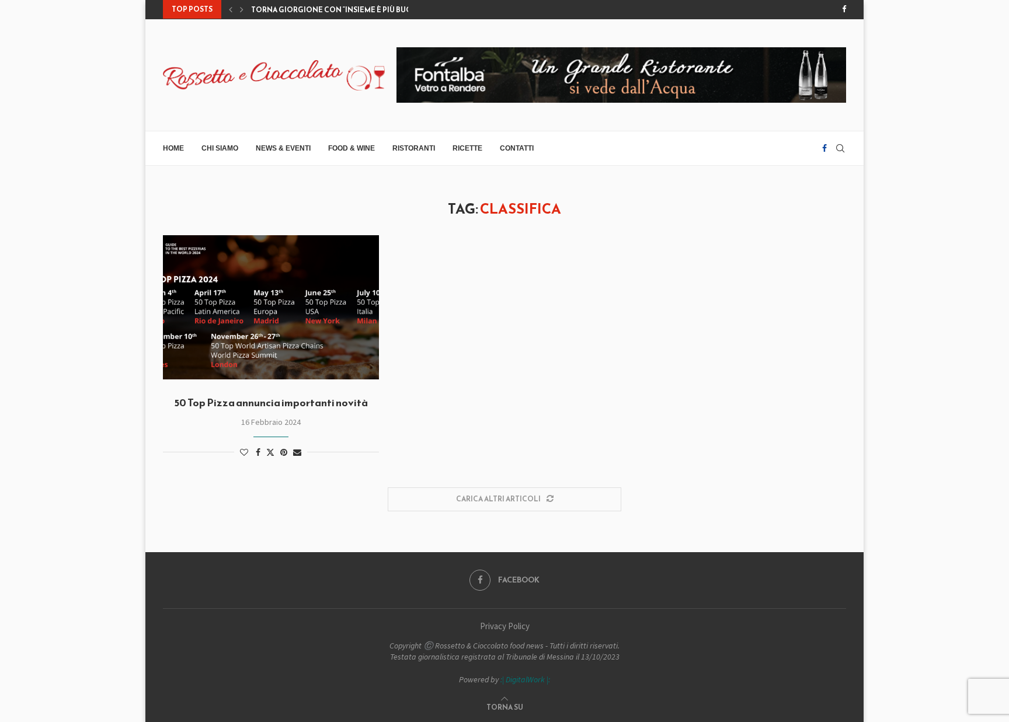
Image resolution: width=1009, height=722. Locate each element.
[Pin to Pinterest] (283, 452)
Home (173, 148)
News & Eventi (283, 148)
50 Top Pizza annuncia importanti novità (271, 402)
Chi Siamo (219, 148)
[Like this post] (244, 452)
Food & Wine (351, 148)
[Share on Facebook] (258, 452)
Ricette (467, 148)
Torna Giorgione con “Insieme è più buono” (339, 10)
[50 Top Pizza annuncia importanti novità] (271, 307)
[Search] (840, 148)
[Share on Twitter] (270, 452)
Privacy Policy (505, 626)
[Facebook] (844, 9)
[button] (230, 9)
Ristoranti (413, 148)
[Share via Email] (297, 452)
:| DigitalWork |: (525, 679)
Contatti (517, 148)
